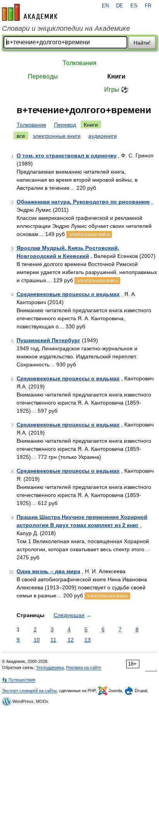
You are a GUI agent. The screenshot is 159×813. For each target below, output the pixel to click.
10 (37, 640)
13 (88, 640)
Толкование (31, 125)
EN (105, 5)
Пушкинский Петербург (48, 340)
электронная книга (89, 234)
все (21, 136)
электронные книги (57, 136)
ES (133, 5)
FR (148, 5)
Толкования (79, 63)
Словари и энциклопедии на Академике (66, 28)
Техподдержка (50, 667)
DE (119, 5)
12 (71, 640)
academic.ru (30, 12)
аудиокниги (102, 136)
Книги (116, 76)
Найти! (142, 43)
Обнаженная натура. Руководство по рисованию (83, 202)
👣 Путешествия (18, 680)
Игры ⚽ (116, 89)
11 (53, 640)
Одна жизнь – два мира (48, 571)
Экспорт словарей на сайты (29, 690)
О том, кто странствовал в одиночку (67, 155)
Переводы (43, 76)
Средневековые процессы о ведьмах (68, 294)
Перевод (65, 125)
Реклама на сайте (83, 667)
